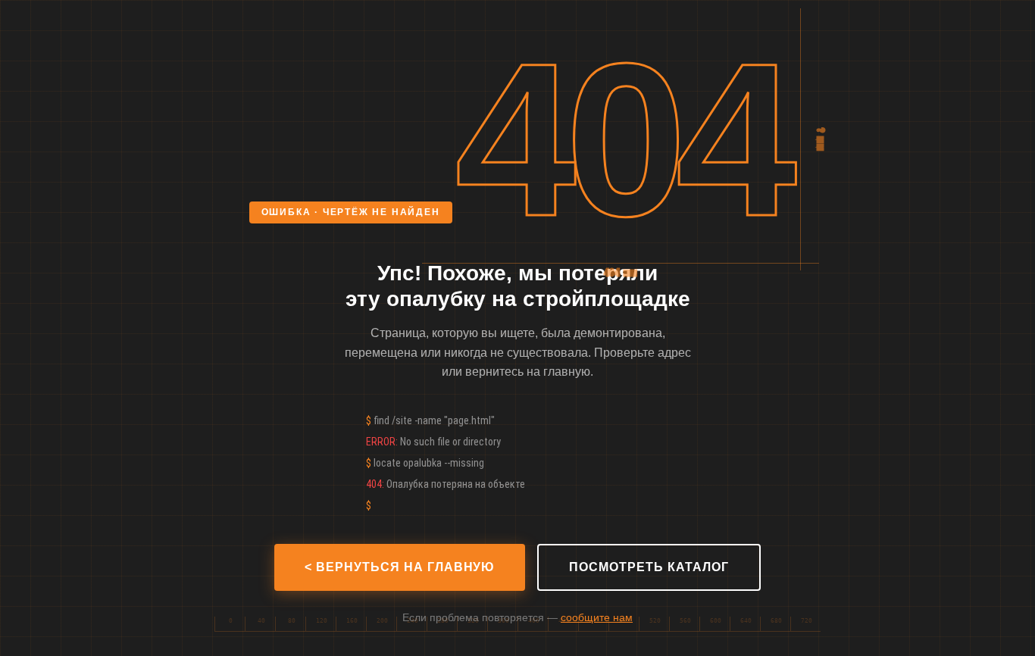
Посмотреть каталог (648, 567)
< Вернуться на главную (400, 567)
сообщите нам (597, 617)
